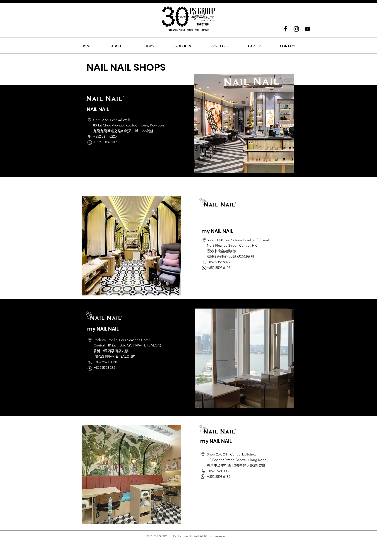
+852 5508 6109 (105, 142)
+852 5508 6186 (218, 476)
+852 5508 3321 (105, 367)
